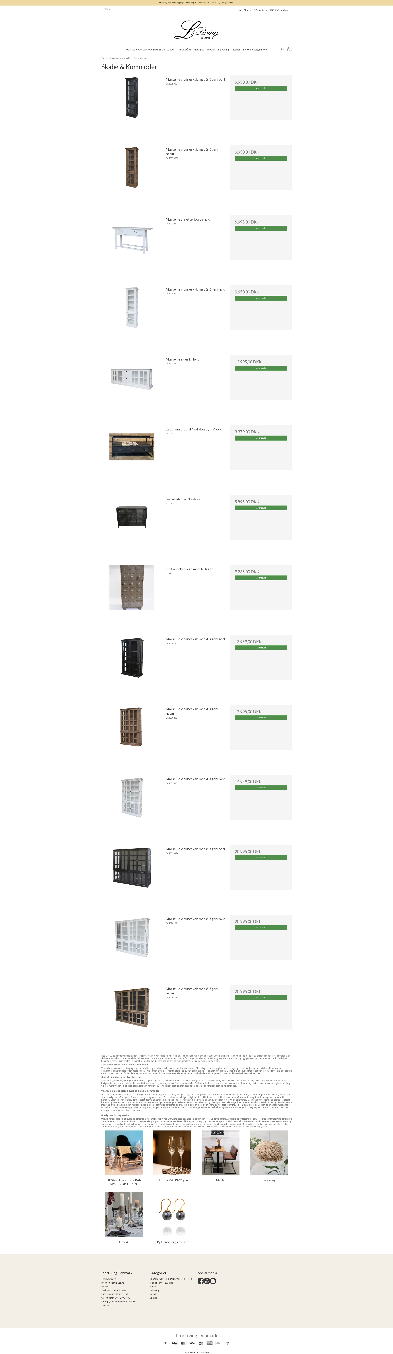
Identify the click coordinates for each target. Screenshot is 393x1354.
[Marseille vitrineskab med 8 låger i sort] (132, 875)
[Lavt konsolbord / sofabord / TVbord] (132, 455)
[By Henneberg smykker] (172, 1214)
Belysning (154, 1290)
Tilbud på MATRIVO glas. (161, 1283)
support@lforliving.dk (118, 1294)
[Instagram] (213, 1282)
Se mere (153, 1298)
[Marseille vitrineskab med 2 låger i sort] (132, 106)
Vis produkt (261, 88)
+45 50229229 (119, 1290)
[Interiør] (123, 1214)
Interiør (153, 1294)
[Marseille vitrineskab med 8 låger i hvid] (132, 945)
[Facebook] (201, 1282)
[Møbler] (220, 1152)
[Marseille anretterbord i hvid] (132, 245)
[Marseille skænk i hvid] (132, 385)
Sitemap (105, 1305)
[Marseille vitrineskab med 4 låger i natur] (132, 735)
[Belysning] (268, 1152)
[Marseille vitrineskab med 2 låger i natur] (132, 175)
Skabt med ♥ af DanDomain (197, 1352)
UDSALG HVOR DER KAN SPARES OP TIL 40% (172, 1279)
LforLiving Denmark (197, 1335)
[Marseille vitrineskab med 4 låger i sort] (132, 665)
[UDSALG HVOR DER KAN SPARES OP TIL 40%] (123, 1152)
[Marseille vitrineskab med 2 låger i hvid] (132, 315)
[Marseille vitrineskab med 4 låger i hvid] (132, 805)
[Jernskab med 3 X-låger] (132, 525)
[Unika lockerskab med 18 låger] (132, 595)
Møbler (153, 1286)
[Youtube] (207, 1282)
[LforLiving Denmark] (196, 29)
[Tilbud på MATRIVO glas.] (172, 1152)
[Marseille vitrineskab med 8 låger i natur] (132, 1015)
